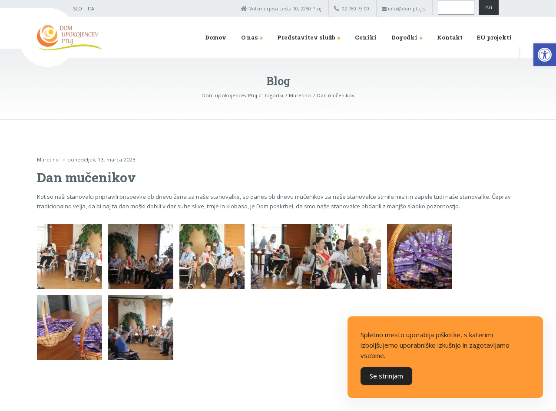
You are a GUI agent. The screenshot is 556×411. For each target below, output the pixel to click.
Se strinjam (386, 376)
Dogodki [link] (404, 37)
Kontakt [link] (450, 37)
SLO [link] (77, 8)
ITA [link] (91, 8)
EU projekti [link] (494, 37)
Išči (488, 7)
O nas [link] (249, 37)
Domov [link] (215, 37)
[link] (544, 54)
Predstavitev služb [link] (306, 37)
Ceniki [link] (366, 37)
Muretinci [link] (48, 159)
